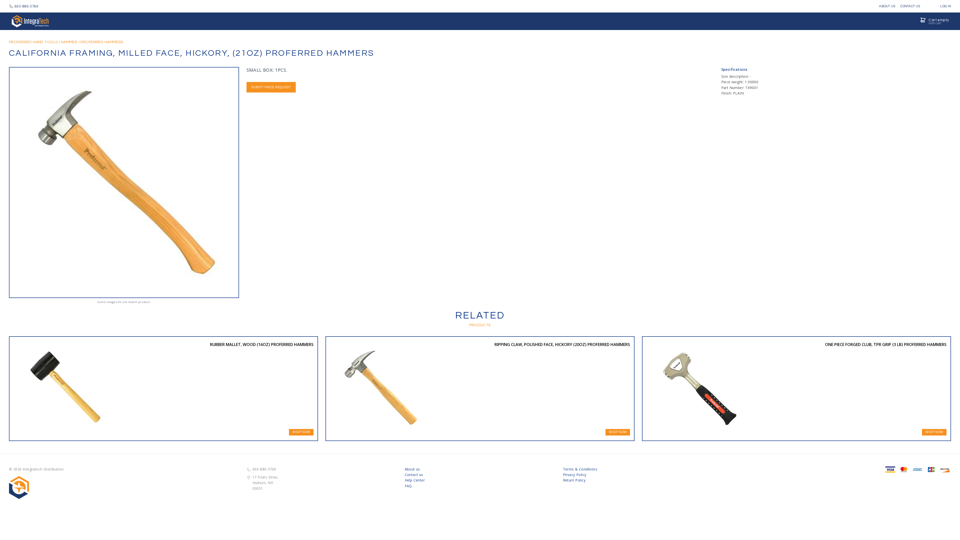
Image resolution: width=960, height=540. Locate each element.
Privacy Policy (574, 474)
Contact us (414, 474)
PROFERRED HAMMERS (101, 42)
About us (412, 469)
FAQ (408, 486)
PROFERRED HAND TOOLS (33, 42)
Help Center (415, 480)
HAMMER (69, 42)
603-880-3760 (26, 6)
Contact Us (910, 6)
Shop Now (301, 432)
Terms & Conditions (580, 469)
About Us (887, 6)
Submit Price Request (271, 87)
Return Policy (574, 480)
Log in (945, 6)
